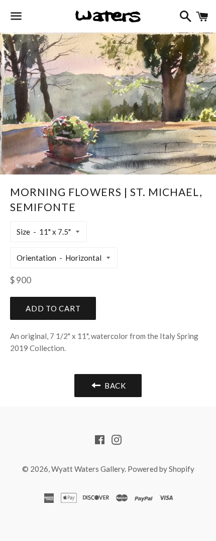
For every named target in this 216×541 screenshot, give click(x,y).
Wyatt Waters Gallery (88, 468)
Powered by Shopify (161, 468)
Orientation (36, 257)
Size (23, 231)
